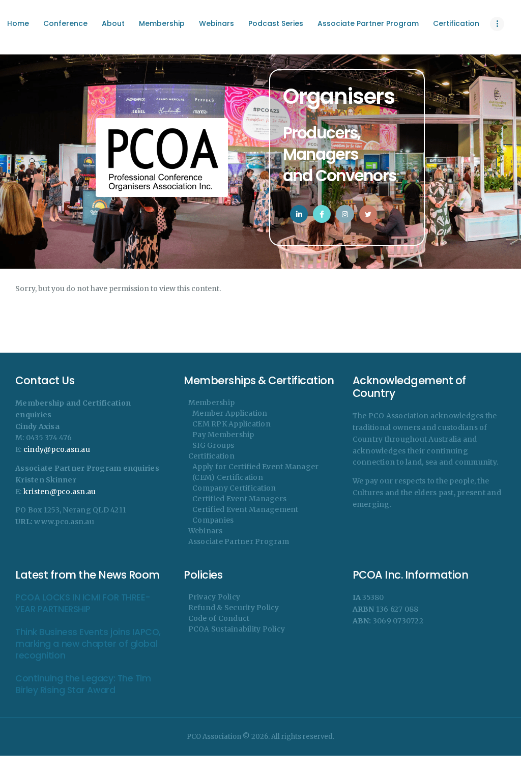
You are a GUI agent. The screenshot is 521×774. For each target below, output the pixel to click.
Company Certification (234, 488)
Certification (211, 456)
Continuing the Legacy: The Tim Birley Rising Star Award (83, 684)
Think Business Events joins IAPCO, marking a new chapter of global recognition (88, 644)
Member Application (230, 413)
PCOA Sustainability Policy (236, 629)
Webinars (205, 530)
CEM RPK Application (231, 423)
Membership (211, 402)
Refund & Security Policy (233, 607)
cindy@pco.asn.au (56, 449)
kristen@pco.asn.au (59, 491)
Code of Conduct (219, 618)
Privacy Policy (214, 596)
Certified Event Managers (239, 498)
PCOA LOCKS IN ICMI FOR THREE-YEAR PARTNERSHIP (83, 603)
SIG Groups (213, 445)
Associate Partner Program (238, 541)
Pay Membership (223, 434)
